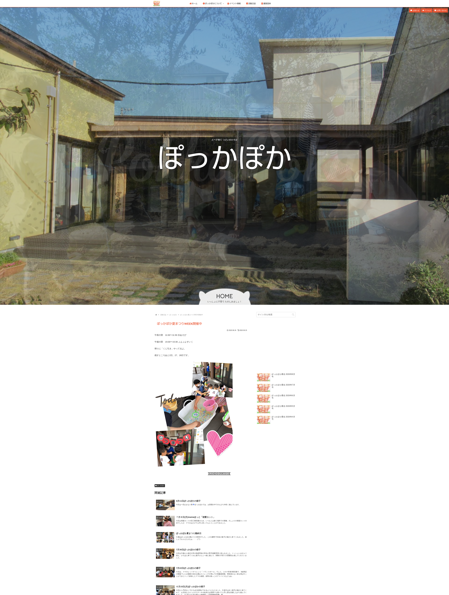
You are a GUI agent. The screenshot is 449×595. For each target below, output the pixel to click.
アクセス (427, 10)
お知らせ (415, 10)
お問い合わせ (441, 10)
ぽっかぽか (160, 485)
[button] (293, 314)
